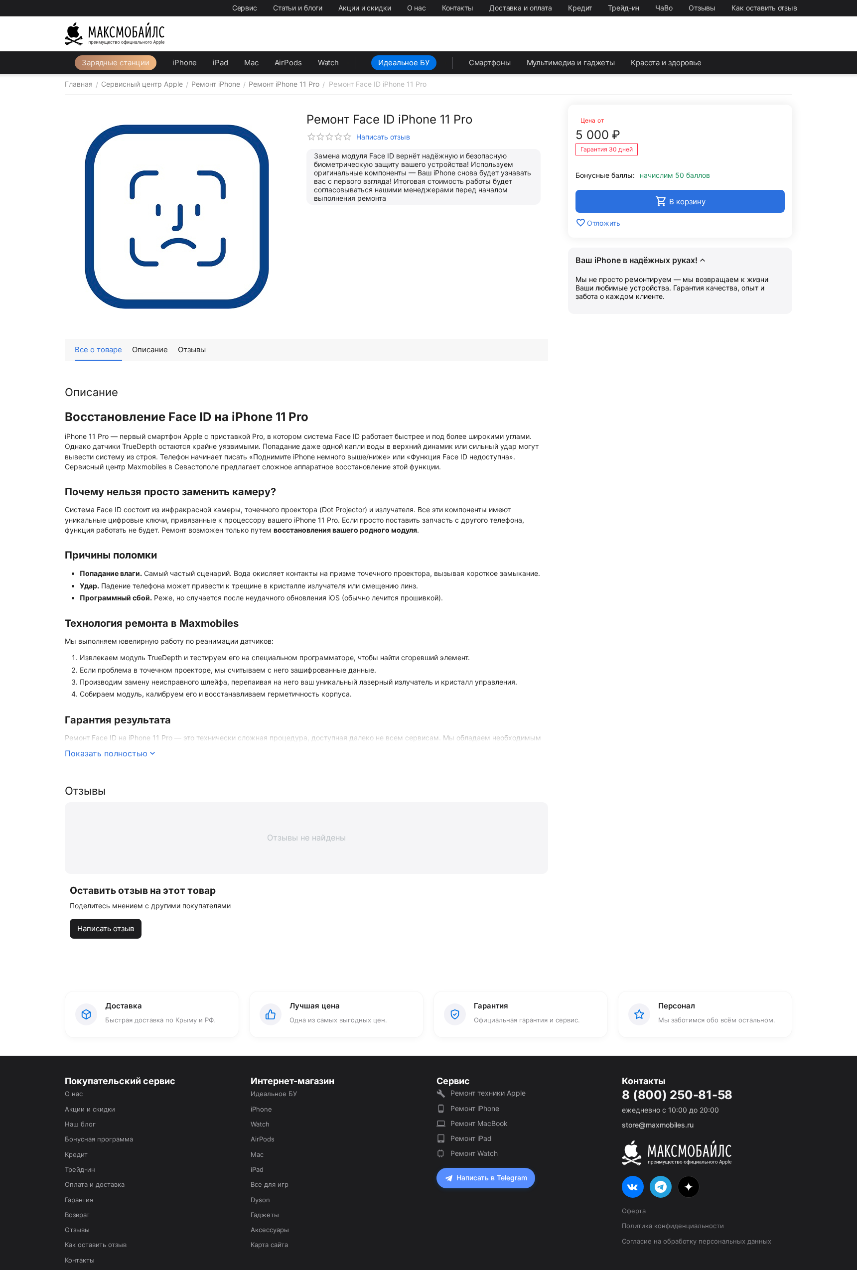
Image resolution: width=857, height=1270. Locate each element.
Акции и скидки (364, 7)
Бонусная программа (99, 1139)
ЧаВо (664, 7)
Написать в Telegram (491, 1177)
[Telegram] (661, 1187)
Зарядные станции (115, 62)
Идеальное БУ (403, 62)
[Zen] (689, 1187)
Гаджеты (265, 1215)
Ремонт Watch (474, 1153)
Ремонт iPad (471, 1138)
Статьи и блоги (297, 7)
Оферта (634, 1211)
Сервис (244, 7)
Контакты (457, 7)
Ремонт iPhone (474, 1108)
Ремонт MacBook (479, 1123)
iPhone (184, 62)
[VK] (633, 1187)
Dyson (260, 1200)
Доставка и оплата (520, 7)
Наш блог (80, 1124)
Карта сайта (269, 1245)
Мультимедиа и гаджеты (571, 62)
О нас (416, 7)
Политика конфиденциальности (673, 1226)
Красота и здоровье (666, 62)
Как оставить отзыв (764, 7)
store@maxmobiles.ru (658, 1125)
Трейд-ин (623, 7)
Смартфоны (490, 62)
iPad (220, 62)
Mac (251, 62)
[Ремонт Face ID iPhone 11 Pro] (177, 217)
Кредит (580, 7)
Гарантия (79, 1200)
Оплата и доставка (95, 1184)
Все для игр (269, 1184)
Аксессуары (270, 1230)
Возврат (77, 1215)
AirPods (288, 62)
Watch (328, 62)
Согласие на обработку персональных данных (696, 1241)
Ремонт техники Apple (488, 1093)
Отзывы (702, 7)
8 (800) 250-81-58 (677, 1095)
